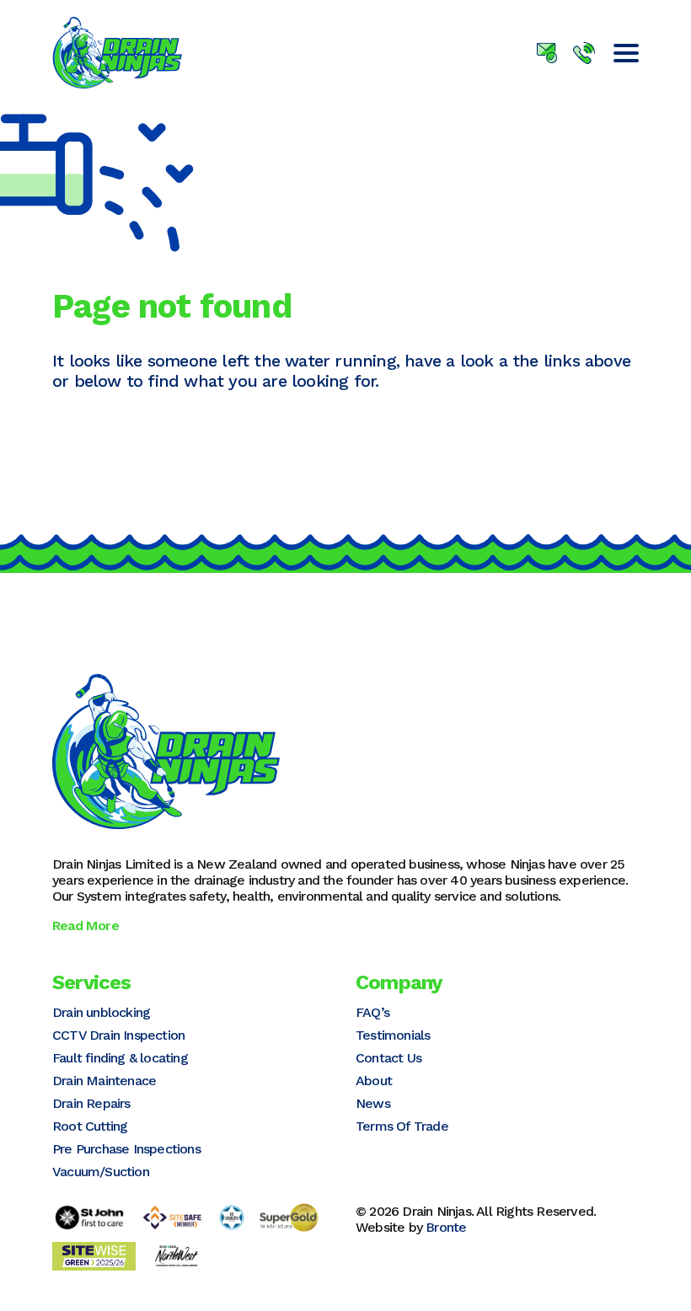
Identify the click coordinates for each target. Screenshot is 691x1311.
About (374, 1081)
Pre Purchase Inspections (126, 1149)
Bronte (446, 1227)
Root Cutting (89, 1126)
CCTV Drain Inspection (118, 1035)
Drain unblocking (101, 1012)
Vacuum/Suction (100, 1172)
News (373, 1103)
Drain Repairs (91, 1103)
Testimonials (393, 1035)
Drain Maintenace (104, 1081)
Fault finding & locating (120, 1058)
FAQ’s (372, 1012)
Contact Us (388, 1058)
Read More (85, 926)
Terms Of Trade (402, 1126)
